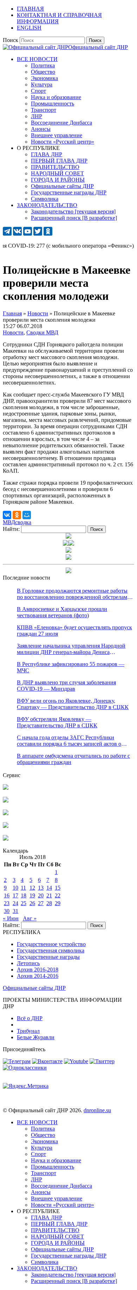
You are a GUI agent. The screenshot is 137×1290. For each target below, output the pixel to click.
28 (49, 903)
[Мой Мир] (26, 515)
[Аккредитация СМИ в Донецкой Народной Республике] (5, 788)
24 (15, 903)
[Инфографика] (5, 839)
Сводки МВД (42, 332)
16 (6, 895)
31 (15, 911)
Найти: (11, 529)
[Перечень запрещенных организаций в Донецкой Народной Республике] (5, 813)
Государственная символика (50, 950)
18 (23, 895)
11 (23, 888)
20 (41, 895)
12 (32, 888)
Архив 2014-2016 (37, 976)
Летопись (28, 963)
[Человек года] (71, 544)
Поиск (10, 40)
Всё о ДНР (30, 1018)
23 (6, 903)
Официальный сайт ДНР (98, 47)
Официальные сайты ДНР (34, 988)
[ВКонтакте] (7, 515)
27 (41, 903)
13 (41, 888)
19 (32, 895)
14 (49, 888)
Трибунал (28, 1031)
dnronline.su (97, 1110)
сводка (23, 522)
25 (23, 903)
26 (32, 903)
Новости (13, 332)
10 (15, 888)
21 (49, 895)
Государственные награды (48, 957)
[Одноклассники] (17, 515)
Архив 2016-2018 (37, 970)
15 (57, 888)
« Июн (11, 918)
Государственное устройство (51, 944)
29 (57, 903)
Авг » (30, 918)
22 (57, 895)
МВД (9, 522)
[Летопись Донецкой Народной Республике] (5, 826)
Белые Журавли (35, 1037)
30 (6, 911)
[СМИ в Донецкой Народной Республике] (5, 801)
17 (15, 895)
